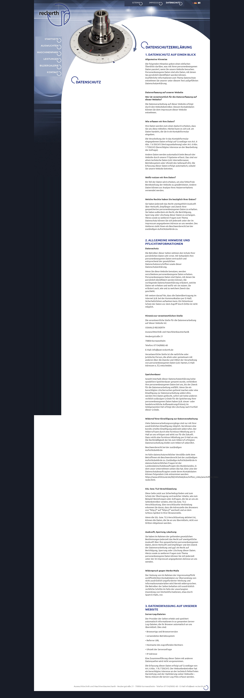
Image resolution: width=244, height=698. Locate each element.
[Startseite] (48, 42)
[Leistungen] (48, 62)
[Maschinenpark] (48, 55)
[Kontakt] (48, 75)
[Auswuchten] (48, 48)
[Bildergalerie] (48, 68)
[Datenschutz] (174, 5)
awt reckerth (45, 35)
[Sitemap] (134, 5)
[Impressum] (154, 5)
